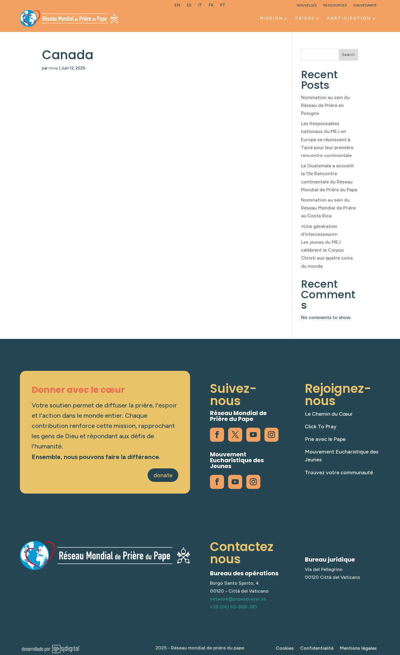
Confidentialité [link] (317, 648)
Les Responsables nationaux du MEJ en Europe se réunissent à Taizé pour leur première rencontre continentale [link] (327, 139)
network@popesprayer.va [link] (238, 599)
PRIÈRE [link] (305, 18)
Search (348, 54)
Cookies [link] (285, 648)
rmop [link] (53, 68)
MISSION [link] (271, 18)
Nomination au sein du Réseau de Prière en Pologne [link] (325, 105)
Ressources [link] (335, 5)
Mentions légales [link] (358, 648)
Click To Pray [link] (320, 426)
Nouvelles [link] (307, 5)
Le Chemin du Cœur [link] (329, 414)
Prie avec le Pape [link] (325, 439)
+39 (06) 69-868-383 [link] (233, 607)
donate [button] (162, 475)
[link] (177, 6)
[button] (394, 612)
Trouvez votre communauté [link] (339, 472)
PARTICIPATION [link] (349, 18)
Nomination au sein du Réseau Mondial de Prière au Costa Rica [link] (328, 208)
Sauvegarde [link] (365, 5)
